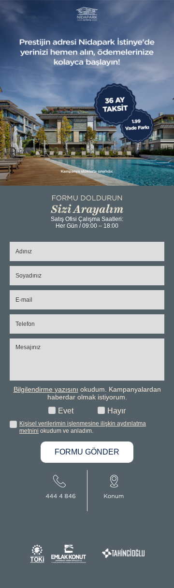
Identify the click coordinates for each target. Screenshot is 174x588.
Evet (65, 411)
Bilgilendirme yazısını (46, 389)
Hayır (116, 411)
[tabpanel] (87, 93)
